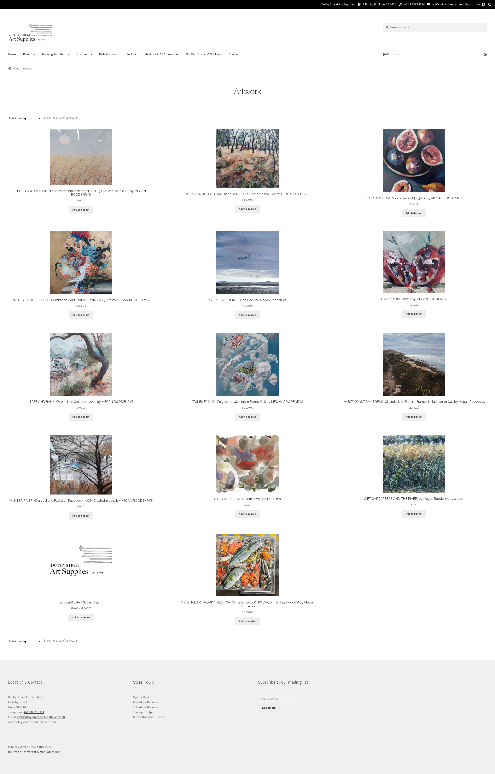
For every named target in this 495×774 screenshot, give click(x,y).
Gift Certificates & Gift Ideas (204, 54)
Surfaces (132, 54)
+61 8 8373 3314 (414, 4)
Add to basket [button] (81, 209)
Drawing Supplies (53, 54)
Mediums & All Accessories (162, 54)
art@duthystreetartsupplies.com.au (456, 4)
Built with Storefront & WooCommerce (34, 752)
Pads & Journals (109, 54)
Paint (26, 54)
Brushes (82, 54)
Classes (234, 54)
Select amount (81, 617)
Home (12, 54)
